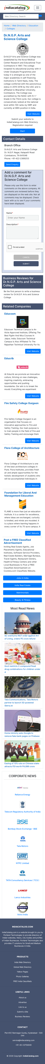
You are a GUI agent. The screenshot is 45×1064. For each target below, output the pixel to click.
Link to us (22, 1007)
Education (33, 25)
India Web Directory (22, 962)
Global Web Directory (22, 967)
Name (9, 213)
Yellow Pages (22, 972)
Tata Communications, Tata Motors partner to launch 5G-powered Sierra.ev (21, 702)
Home (7, 25)
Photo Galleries (22, 976)
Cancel (26, 257)
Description (12, 224)
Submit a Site (22, 1012)
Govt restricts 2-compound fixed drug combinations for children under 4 (22, 669)
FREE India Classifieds (22, 981)
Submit (26, 264)
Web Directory (19, 25)
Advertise (22, 1002)
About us (22, 997)
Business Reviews (22, 1016)
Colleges (11, 28)
